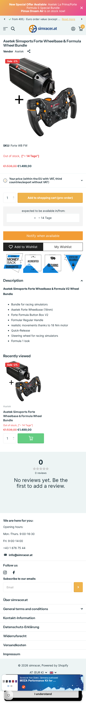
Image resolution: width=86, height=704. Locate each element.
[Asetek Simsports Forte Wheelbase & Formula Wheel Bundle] (23, 381)
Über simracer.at (15, 600)
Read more (68, 19)
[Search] (13, 28)
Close (81, 8)
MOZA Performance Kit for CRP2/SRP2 (38, 680)
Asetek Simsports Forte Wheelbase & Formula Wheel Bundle (22, 416)
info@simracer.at (20, 555)
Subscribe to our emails (19, 578)
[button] (4, 19)
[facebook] (14, 572)
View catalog (5, 29)
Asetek (19, 51)
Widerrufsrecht (15, 636)
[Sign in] (73, 29)
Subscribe (78, 587)
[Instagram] (5, 572)
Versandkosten (14, 645)
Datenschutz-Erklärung (21, 627)
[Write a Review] (41, 498)
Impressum (11, 654)
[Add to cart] (31, 438)
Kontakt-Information (19, 618)
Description (13, 280)
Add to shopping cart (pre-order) (50, 197)
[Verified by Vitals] (23, 687)
